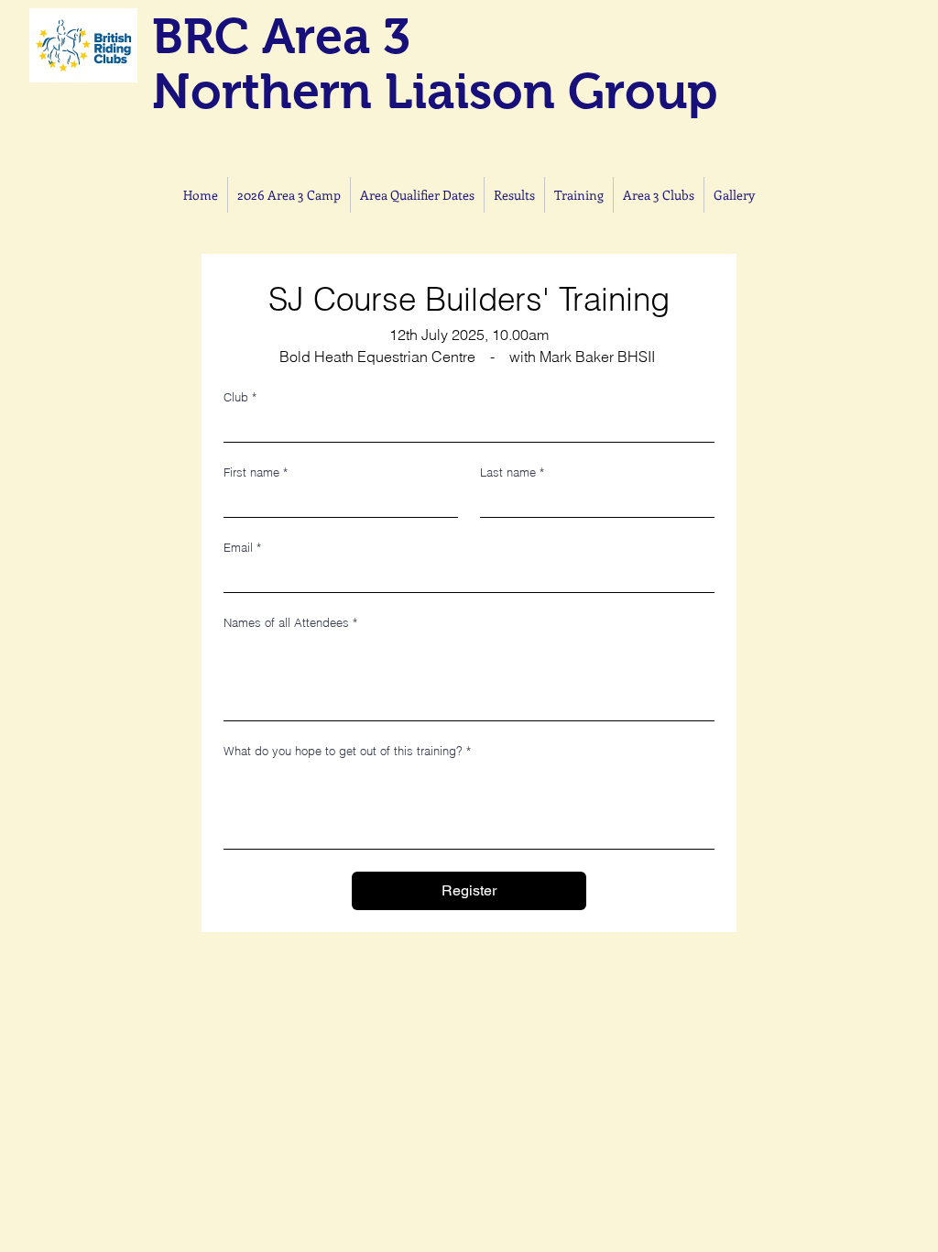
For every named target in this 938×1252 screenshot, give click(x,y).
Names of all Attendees (290, 622)
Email (242, 547)
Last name (512, 472)
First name (256, 472)
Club (240, 397)
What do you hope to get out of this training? (347, 750)
